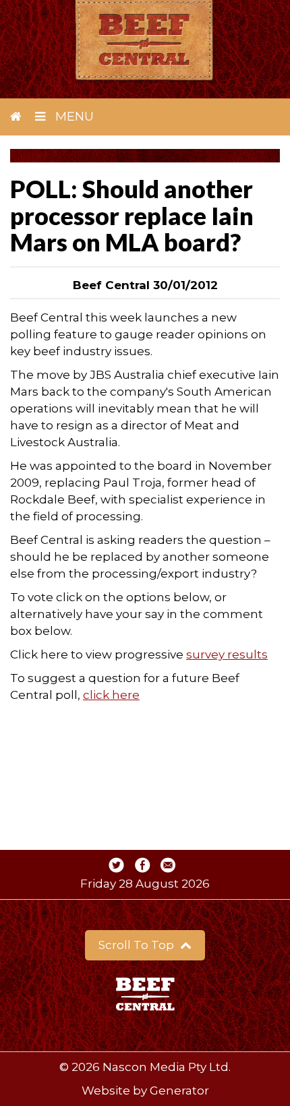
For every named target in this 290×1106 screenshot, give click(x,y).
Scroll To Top (137, 945)
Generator (179, 1090)
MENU (73, 116)
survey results (227, 654)
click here (111, 695)
